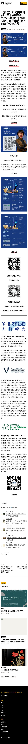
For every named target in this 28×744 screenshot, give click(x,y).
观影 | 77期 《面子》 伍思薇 (22, 567)
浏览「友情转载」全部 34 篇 (8, 676)
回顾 (2, 710)
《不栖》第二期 (4, 731)
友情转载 (4, 29)
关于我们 (3, 715)
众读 (2, 729)
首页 (2, 702)
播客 (2, 724)
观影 (2, 707)
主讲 (2, 705)
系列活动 (3, 712)
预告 (6, 554)
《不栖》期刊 (4, 727)
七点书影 (4, 503)
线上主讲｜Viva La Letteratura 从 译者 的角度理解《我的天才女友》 (7, 569)
